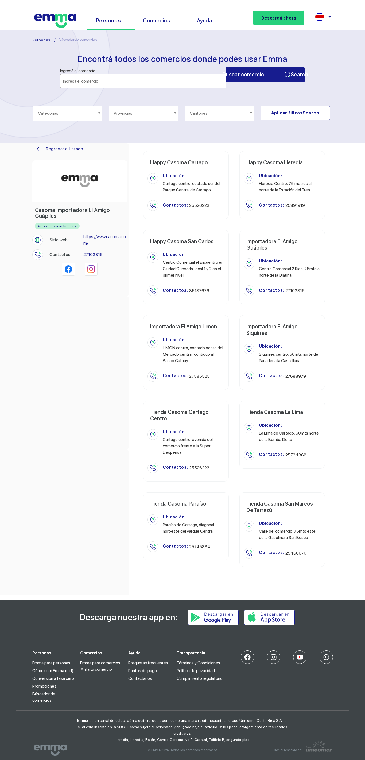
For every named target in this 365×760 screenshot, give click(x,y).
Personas (41, 40)
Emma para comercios (100, 662)
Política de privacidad (196, 670)
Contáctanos (140, 678)
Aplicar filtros (295, 112)
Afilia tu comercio (96, 669)
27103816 (93, 254)
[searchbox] (68, 113)
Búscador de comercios (43, 697)
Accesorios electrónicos (56, 226)
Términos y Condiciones (198, 662)
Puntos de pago (142, 670)
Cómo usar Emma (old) (52, 670)
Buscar (265, 74)
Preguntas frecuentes (148, 662)
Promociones (44, 686)
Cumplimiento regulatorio (200, 678)
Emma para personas (51, 662)
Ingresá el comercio (77, 71)
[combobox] (67, 113)
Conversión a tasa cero (53, 678)
